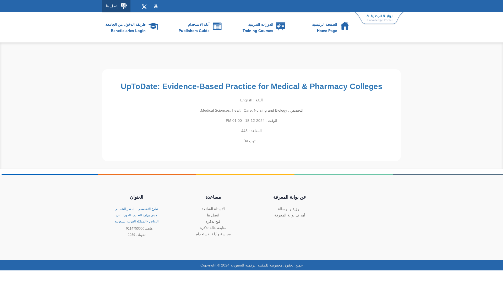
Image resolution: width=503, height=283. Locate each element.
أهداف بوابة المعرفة (289, 215)
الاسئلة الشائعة (213, 209)
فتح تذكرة (213, 221)
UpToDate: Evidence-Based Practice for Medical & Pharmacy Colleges (251, 86)
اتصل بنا (213, 215)
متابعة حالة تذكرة (213, 228)
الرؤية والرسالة (290, 209)
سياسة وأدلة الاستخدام (213, 234)
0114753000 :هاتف (139, 228)
